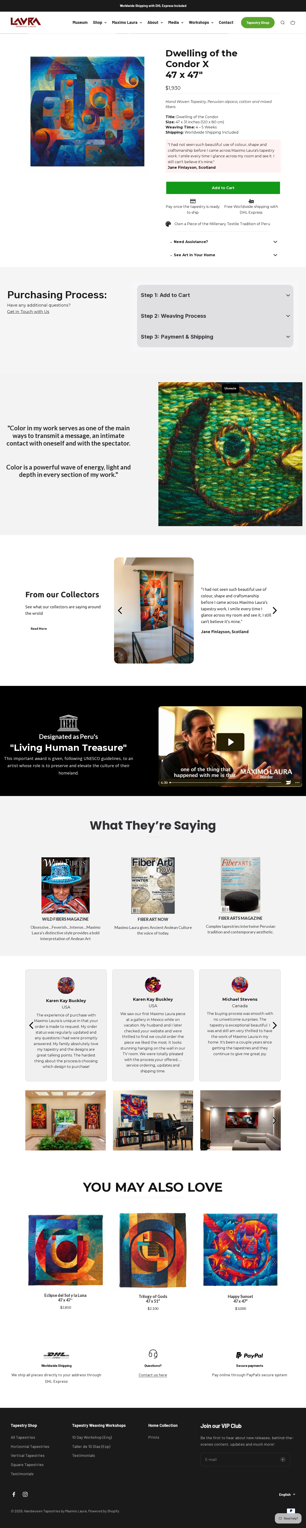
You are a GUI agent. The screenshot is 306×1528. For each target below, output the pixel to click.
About (152, 22)
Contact (226, 22)
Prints (153, 1437)
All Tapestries (23, 1437)
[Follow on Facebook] (14, 1494)
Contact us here (153, 1374)
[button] (223, 242)
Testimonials (22, 1473)
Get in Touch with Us (28, 311)
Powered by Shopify (103, 1511)
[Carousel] (87, 112)
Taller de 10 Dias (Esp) (91, 1446)
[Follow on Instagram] (25, 1494)
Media (173, 22)
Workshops (199, 22)
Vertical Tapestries (28, 1455)
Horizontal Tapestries (30, 1446)
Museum (80, 22)
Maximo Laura (125, 22)
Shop (97, 22)
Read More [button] (39, 628)
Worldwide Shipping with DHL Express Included (153, 6)
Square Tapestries (27, 1464)
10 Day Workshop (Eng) (92, 1437)
